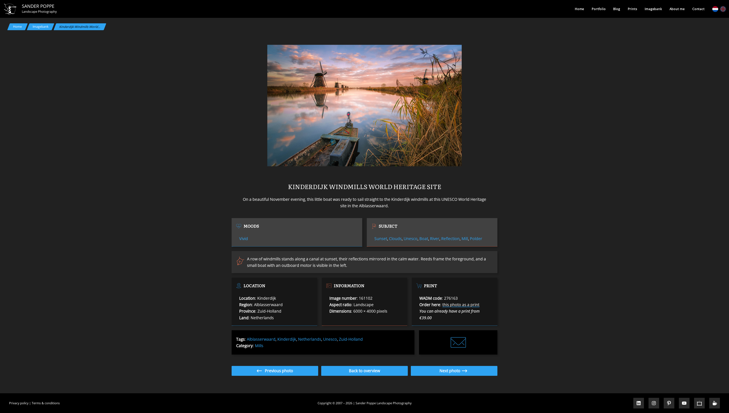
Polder (476, 238)
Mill (465, 238)
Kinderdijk (286, 339)
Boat (423, 238)
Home (579, 9)
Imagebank (40, 26)
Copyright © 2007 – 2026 (335, 403)
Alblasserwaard (261, 339)
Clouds (395, 238)
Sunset (380, 238)
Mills (259, 345)
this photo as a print (460, 304)
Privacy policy (18, 403)
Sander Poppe (38, 6)
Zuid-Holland (351, 339)
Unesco (410, 238)
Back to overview (364, 370)
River (434, 238)
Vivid (243, 238)
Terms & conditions (46, 403)
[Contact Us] (458, 342)
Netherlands (309, 339)
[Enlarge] (457, 50)
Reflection (450, 238)
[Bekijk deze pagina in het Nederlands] (715, 9)
